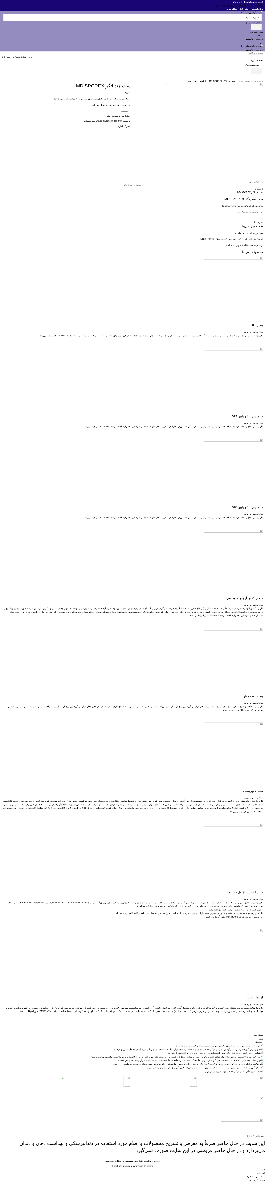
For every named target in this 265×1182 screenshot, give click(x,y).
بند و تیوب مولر (253, 696)
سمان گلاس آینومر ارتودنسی (244, 598)
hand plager (103, 121)
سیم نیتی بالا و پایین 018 (247, 507)
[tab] (137, 185)
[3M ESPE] (132, 1053)
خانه (261, 81)
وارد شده (235, 245)
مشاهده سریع (259, 344)
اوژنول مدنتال (254, 997)
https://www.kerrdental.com (250, 212)
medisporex (116, 121)
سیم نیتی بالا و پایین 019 (247, 416)
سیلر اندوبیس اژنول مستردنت (244, 892)
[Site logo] (252, 12)
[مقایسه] (259, 319)
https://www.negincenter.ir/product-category (242, 206)
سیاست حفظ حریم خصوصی (109, 1107)
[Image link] (242, 1120)
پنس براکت (256, 325)
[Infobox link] (232, 1085)
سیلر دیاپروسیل (253, 790)
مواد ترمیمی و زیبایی (247, 81)
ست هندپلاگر (89, 121)
